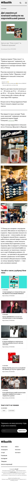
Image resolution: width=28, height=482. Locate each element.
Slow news (3, 8)
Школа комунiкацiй (6, 464)
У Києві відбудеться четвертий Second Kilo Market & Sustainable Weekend (13, 292)
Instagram (4, 458)
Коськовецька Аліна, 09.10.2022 (8, 49)
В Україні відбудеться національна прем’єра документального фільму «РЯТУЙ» (12, 343)
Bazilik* (17, 469)
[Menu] (25, 3)
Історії (3, 452)
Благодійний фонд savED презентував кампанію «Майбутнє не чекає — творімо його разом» (13, 394)
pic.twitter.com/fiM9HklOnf (21, 83)
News (4, 410)
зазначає (11, 120)
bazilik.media (13, 472)
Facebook (4, 455)
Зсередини (4, 449)
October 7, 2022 (15, 85)
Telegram (4, 461)
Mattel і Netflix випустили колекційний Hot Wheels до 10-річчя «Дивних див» (13, 368)
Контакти (17, 452)
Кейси (17, 446)
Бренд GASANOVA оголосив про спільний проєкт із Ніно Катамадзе (12, 317)
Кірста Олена (5, 295)
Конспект (17, 449)
